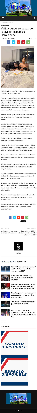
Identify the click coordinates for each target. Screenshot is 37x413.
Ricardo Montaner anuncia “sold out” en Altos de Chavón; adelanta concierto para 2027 (23, 269)
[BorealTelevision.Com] (18, 8)
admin (5, 38)
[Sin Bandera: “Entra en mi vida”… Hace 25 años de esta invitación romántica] (5, 278)
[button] (34, 18)
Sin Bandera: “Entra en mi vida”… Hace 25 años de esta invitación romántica (22, 278)
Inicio (2, 22)
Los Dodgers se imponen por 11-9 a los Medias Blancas (9, 232)
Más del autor (21, 262)
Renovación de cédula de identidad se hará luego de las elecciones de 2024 (27, 233)
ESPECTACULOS (4, 25)
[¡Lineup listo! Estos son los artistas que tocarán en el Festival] (5, 304)
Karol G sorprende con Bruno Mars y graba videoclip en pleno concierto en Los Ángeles (23, 295)
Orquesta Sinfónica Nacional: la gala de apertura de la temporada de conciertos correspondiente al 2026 (23, 286)
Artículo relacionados (8, 262)
